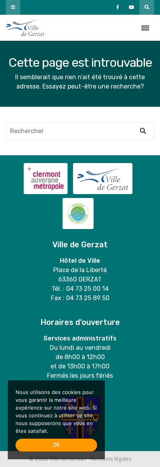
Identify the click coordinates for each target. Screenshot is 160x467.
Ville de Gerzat (25, 28)
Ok (56, 445)
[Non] (95, 420)
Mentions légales (111, 459)
